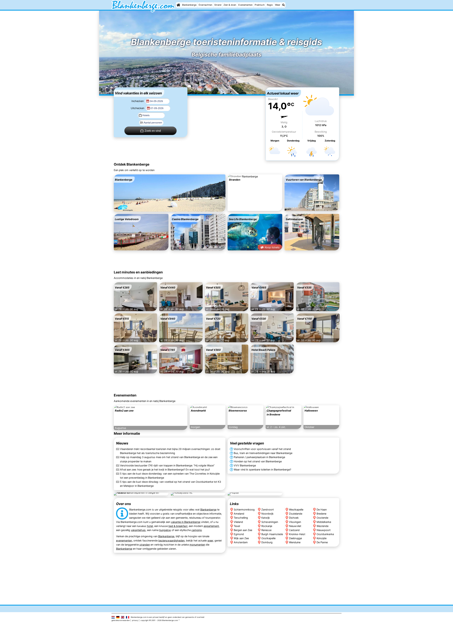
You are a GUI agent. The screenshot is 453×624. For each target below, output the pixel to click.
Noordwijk (267, 513)
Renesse (266, 529)
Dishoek (294, 517)
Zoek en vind (153, 130)
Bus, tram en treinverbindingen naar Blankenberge (263, 453)
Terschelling (241, 517)
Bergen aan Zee (243, 529)
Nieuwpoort (324, 529)
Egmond (239, 533)
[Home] (178, 5)
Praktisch (260, 5)
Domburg (267, 542)
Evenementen (245, 5)
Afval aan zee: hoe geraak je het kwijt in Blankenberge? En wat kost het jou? (165, 469)
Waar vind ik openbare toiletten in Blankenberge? (262, 469)
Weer (277, 5)
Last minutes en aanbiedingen (138, 272)
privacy (135, 620)
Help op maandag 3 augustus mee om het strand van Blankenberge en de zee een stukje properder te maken (168, 459)
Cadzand (294, 529)
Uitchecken (138, 108)
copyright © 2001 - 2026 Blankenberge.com (159, 620)
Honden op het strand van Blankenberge (258, 461)
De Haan (322, 509)
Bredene (321, 513)
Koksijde (322, 538)
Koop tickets (272, 247)
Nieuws (122, 443)
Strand (217, 5)
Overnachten (205, 5)
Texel (237, 525)
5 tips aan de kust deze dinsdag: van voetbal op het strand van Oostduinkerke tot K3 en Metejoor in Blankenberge (170, 483)
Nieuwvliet (295, 525)
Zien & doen (229, 5)
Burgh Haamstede (272, 533)
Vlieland (238, 521)
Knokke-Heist (297, 533)
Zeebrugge (295, 538)
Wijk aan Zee (241, 538)
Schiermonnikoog (244, 509)
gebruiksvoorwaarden (120, 620)
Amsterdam (241, 542)
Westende (323, 525)
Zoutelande (295, 513)
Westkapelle (296, 509)
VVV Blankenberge (245, 465)
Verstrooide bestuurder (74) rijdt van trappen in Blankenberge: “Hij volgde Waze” (167, 465)
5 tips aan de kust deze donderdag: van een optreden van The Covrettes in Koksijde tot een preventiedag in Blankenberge (170, 475)
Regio (270, 5)
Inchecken (137, 101)
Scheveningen (269, 521)
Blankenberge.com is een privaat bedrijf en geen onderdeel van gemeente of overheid (167, 617)
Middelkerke (324, 521)
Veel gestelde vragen (247, 443)
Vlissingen (295, 521)
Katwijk (265, 517)
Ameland (239, 513)
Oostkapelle (268, 538)
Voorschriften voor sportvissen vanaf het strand (262, 449)
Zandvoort (267, 509)
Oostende (322, 517)
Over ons (123, 504)
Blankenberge (189, 5)
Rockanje (266, 525)
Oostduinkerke (325, 533)
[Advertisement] (226, 109)
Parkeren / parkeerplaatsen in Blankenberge (259, 457)
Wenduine (294, 542)
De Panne (322, 542)
